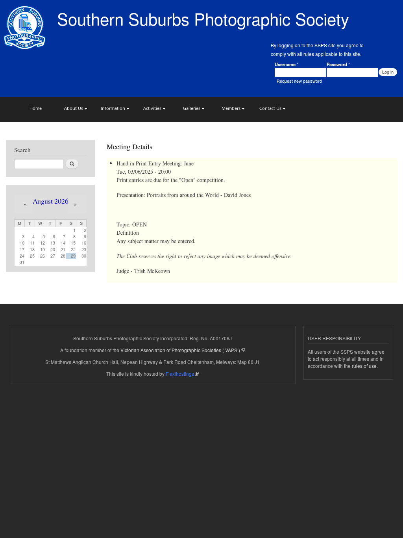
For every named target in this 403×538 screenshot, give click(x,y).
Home (36, 108)
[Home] (25, 28)
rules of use (364, 365)
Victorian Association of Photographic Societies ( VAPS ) (180, 350)
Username (286, 64)
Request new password (299, 81)
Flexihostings (180, 373)
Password (338, 64)
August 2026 (50, 201)
